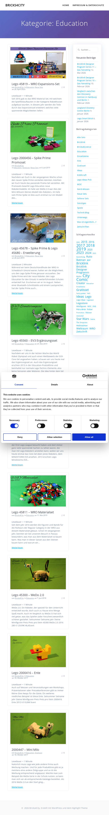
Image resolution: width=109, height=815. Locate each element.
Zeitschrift (81, 331)
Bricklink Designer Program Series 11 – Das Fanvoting (86, 67)
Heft (88, 293)
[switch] (41, 425)
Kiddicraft (81, 175)
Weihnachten (82, 325)
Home (65, 5)
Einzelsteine (83, 156)
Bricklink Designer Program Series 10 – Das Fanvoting (86, 80)
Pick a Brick (81, 309)
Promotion (80, 313)
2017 (80, 245)
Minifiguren (81, 306)
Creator (80, 283)
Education (30, 87)
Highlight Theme (80, 808)
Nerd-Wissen (83, 189)
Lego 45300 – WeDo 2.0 (28, 595)
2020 (89, 249)
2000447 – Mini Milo (25, 750)
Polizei (89, 309)
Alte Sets (81, 137)
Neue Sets (39, 87)
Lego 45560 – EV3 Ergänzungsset (34, 340)
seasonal (79, 316)
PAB (94, 306)
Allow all (89, 437)
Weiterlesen (17, 203)
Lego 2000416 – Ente (26, 673)
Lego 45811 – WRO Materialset (33, 512)
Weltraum (82, 328)
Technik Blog (83, 212)
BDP (89, 260)
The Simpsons (81, 322)
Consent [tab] (19, 384)
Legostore (82, 303)
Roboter (89, 312)
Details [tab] (54, 384)
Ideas (79, 170)
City (86, 275)
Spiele (80, 207)
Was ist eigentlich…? (86, 222)
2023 (80, 252)
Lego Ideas (80, 300)
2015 (84, 241)
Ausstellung (80, 257)
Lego (88, 296)
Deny (20, 437)
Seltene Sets (83, 198)
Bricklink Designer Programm (82, 269)
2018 (90, 245)
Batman (81, 259)
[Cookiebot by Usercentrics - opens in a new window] (84, 376)
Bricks (78, 276)
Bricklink (81, 142)
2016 (91, 241)
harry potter (81, 293)
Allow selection (54, 437)
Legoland (90, 300)
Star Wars (82, 318)
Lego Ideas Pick (84, 179)
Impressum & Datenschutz (88, 5)
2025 (94, 253)
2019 (81, 249)
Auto (89, 256)
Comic (82, 279)
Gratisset (26, 167)
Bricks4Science (84, 146)
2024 (88, 252)
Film (79, 160)
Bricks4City (15, 5)
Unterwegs (82, 217)
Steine (92, 319)
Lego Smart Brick (85, 118)
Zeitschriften (83, 226)
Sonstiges (81, 203)
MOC (79, 184)
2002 (78, 242)
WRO (92, 328)
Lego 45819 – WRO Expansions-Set (35, 84)
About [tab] (90, 384)
